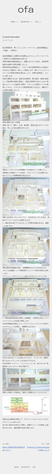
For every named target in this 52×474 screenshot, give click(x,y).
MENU (13, 22)
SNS (36, 22)
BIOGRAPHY (25, 22)
